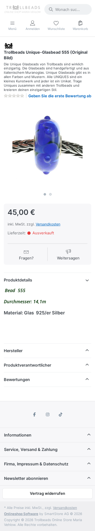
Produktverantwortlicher (27, 365)
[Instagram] (47, 414)
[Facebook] (34, 414)
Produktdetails (18, 279)
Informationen (17, 435)
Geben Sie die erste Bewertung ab (59, 95)
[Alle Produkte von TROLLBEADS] (8, 45)
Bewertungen (17, 379)
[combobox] (68, 9)
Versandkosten (48, 224)
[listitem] (47, 146)
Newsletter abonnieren (26, 478)
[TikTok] (60, 414)
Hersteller (13, 350)
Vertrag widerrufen (47, 493)
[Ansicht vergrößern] (47, 146)
